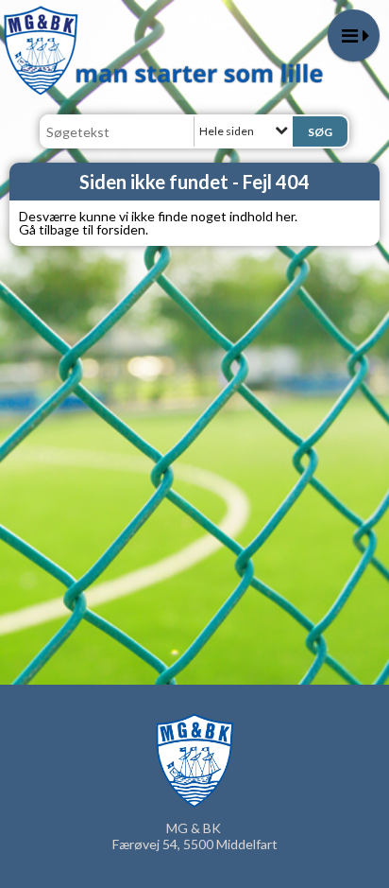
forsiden (120, 229)
